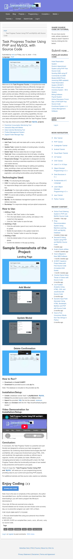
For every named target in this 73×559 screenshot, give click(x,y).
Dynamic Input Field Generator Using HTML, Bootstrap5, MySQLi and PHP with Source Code (60, 303)
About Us (44, 548)
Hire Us (51, 548)
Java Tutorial (58, 195)
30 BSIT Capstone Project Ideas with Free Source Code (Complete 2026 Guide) (60, 266)
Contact (18, 19)
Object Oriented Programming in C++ (61, 169)
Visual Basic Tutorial (61, 153)
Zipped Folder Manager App (14, 134)
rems (13, 54)
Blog (14, 14)
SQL (20, 400)
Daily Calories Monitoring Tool (15, 130)
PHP (5, 31)
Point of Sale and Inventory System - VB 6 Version (60, 89)
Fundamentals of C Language (60, 181)
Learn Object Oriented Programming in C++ (61, 189)
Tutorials (9, 19)
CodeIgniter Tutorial (60, 145)
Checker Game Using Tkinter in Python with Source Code (61, 277)
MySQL (34, 122)
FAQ (32, 548)
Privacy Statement (24, 554)
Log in (4, 534)
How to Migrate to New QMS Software (60, 255)
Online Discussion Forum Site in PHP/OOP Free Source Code (60, 101)
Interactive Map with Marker (14, 127)
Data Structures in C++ (60, 175)
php (5, 529)
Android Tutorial (59, 149)
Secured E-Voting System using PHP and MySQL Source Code (60, 241)
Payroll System (57, 97)
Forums (37, 548)
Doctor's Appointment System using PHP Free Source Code (60, 68)
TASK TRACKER (37, 529)
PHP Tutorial (58, 142)
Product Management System (14, 132)
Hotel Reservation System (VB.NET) (58, 84)
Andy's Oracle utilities (61, 249)
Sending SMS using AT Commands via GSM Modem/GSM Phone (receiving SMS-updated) (60, 76)
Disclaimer (35, 554)
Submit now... (60, 50)
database (38, 400)
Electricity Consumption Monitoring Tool (18, 125)
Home (8, 14)
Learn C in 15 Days (60, 164)
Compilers (45, 14)
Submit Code (28, 19)
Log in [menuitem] (56, 125)
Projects (22, 14)
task (29, 529)
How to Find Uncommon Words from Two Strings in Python (60, 316)
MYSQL (11, 529)
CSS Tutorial (58, 161)
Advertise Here (24, 548)
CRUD (24, 529)
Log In (37, 19)
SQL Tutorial (58, 138)
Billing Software (57, 94)
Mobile (55, 14)
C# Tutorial (57, 157)
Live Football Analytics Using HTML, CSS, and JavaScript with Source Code (59, 289)
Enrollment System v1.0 (60, 106)
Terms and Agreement (47, 554)
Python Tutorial (59, 199)
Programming (33, 14)
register (11, 534)
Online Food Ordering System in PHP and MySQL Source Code (61, 213)
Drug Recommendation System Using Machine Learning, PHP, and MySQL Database (60, 227)
